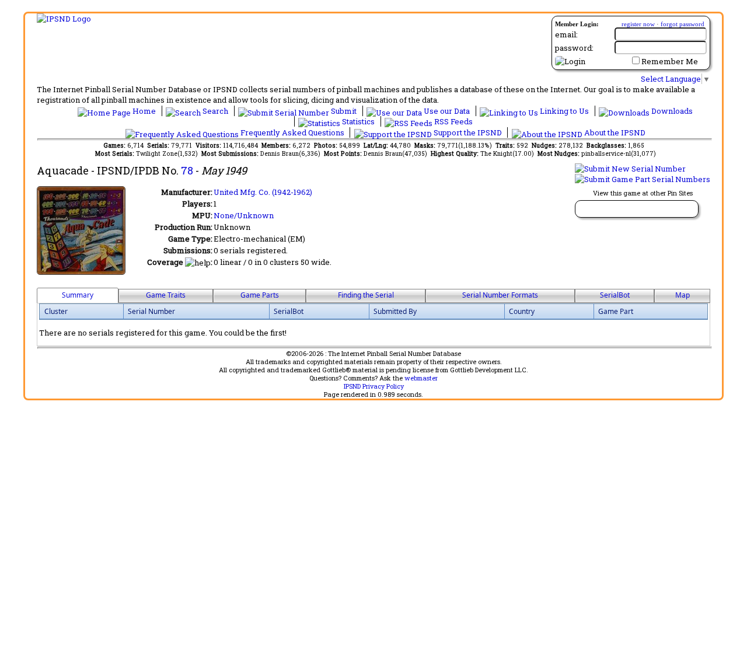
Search (215, 111)
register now (638, 23)
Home (144, 111)
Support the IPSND (468, 132)
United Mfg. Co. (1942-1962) (263, 192)
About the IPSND (613, 132)
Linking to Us (564, 111)
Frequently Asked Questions (292, 132)
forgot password (682, 23)
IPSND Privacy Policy (374, 386)
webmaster (421, 378)
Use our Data (447, 111)
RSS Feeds (452, 121)
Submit (343, 111)
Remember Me (669, 61)
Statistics (358, 121)
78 (187, 170)
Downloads (671, 111)
